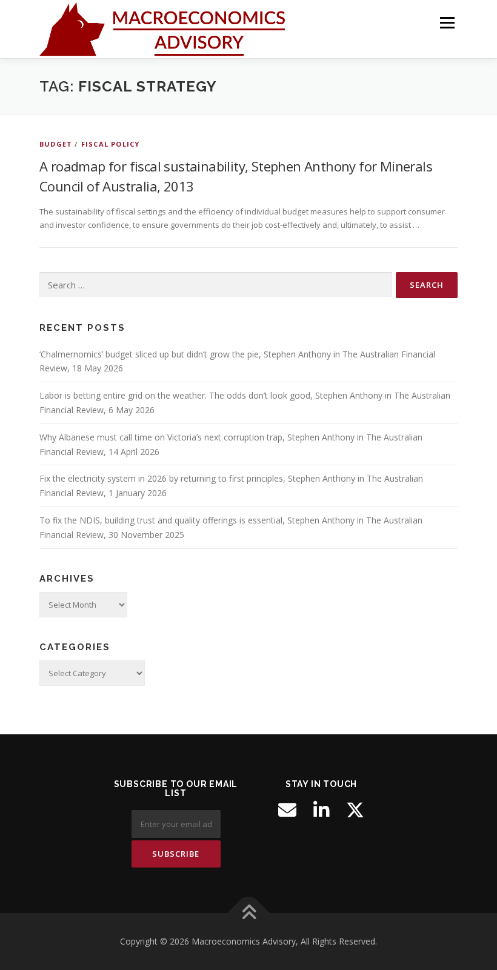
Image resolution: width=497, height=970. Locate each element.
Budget (55, 143)
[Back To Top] (248, 913)
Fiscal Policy (110, 143)
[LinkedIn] (321, 810)
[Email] (287, 810)
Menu (447, 22)
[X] (355, 810)
